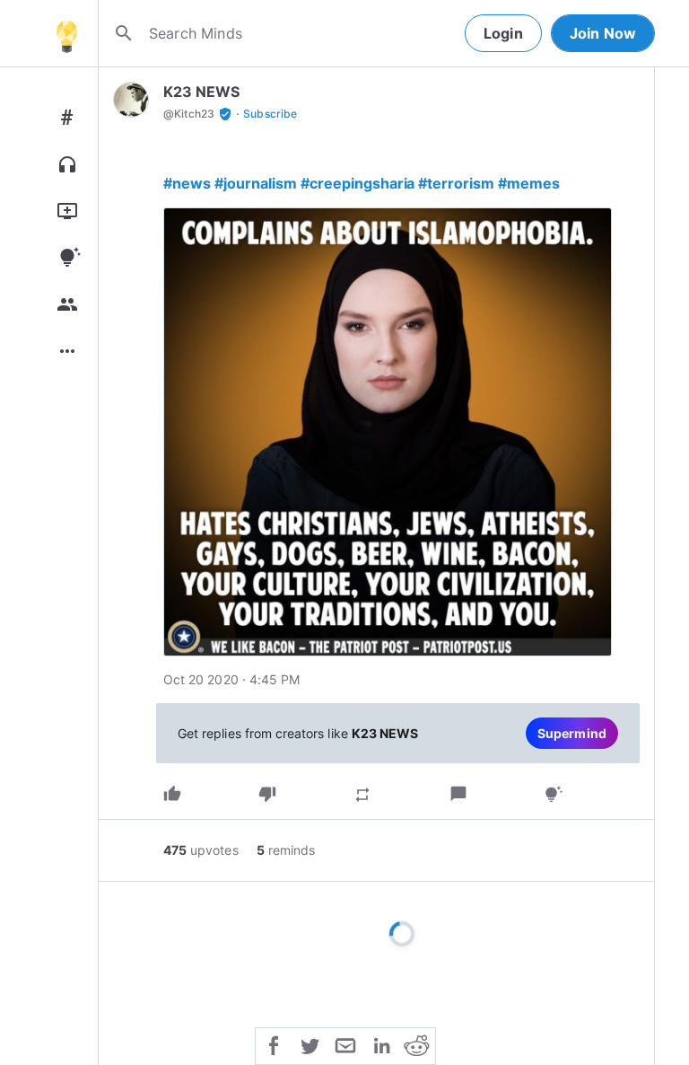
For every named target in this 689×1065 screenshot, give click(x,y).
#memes (529, 183)
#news (187, 183)
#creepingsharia (358, 183)
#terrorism (456, 183)
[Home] (66, 33)
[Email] (345, 1044)
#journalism (255, 183)
